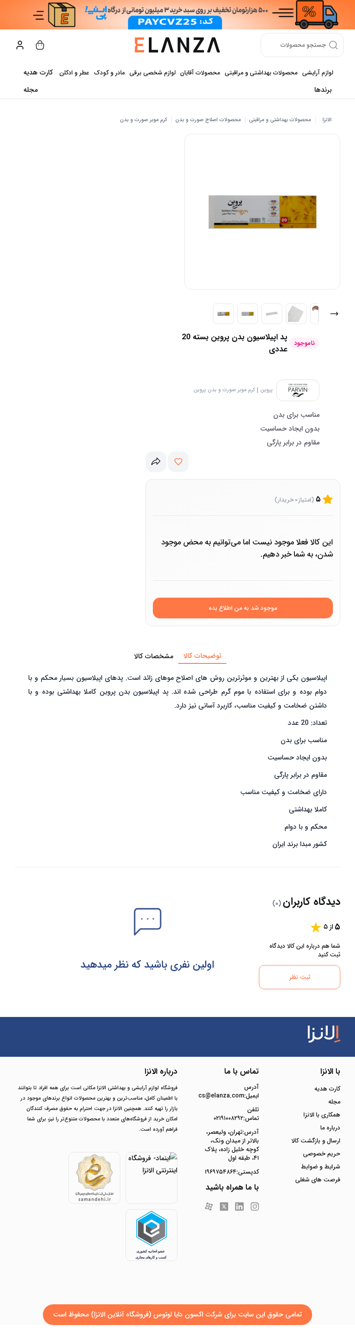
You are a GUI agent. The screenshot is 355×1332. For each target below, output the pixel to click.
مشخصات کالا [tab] (153, 656)
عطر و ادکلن (74, 72)
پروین (266, 390)
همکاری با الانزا (321, 1114)
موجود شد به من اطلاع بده (243, 608)
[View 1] (223, 313)
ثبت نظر (299, 977)
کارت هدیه (327, 1088)
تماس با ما (241, 1071)
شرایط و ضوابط (320, 1166)
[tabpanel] (177, 759)
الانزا (327, 119)
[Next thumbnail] (334, 314)
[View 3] (271, 313)
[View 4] (296, 313)
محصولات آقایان (200, 72)
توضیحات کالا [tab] (202, 655)
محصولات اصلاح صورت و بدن (208, 119)
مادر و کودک (109, 72)
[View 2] (247, 313)
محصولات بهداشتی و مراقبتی (261, 72)
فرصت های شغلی (317, 1179)
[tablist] (177, 656)
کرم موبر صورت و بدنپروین (224, 390)
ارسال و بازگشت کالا (315, 1140)
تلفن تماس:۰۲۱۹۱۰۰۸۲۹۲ (236, 1114)
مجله (30, 89)
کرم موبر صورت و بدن (143, 119)
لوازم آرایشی (317, 72)
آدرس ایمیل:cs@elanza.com (232, 1091)
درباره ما (330, 1127)
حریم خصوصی (321, 1153)
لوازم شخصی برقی (152, 72)
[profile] (20, 45)
